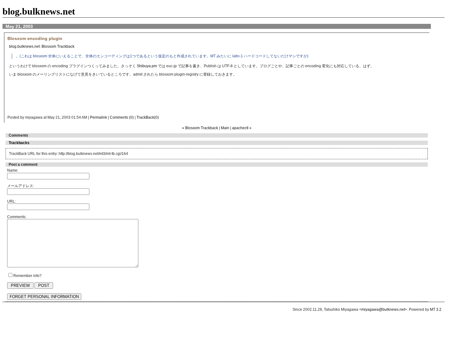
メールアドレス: (20, 186)
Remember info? (27, 276)
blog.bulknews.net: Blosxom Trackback (41, 46)
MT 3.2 (435, 309)
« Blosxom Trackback (200, 128)
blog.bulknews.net (38, 11)
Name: (12, 170)
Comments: (16, 217)
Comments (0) (122, 117)
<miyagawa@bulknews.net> (383, 309)
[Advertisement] (131, 98)
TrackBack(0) (147, 117)
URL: (11, 201)
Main (225, 128)
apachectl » (242, 128)
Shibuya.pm (147, 66)
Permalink (98, 117)
